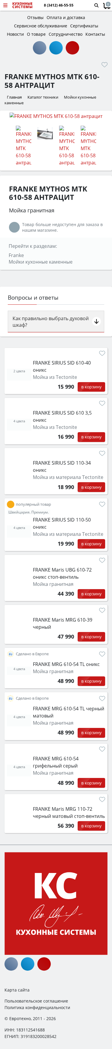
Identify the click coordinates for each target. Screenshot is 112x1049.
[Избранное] (105, 65)
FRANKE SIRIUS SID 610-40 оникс (62, 366)
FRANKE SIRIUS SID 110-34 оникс (62, 466)
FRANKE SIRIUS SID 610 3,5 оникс (62, 416)
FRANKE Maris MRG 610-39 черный (62, 623)
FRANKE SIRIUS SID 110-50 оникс (62, 523)
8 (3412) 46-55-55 (58, 5)
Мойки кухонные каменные (41, 262)
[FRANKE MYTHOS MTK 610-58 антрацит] (56, 116)
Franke (16, 255)
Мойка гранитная (53, 584)
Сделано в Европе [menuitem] (32, 654)
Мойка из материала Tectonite (68, 477)
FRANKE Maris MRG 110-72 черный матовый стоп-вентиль (69, 812)
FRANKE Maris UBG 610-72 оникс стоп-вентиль (62, 573)
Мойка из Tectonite (55, 377)
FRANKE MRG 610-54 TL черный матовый (68, 712)
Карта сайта (17, 990)
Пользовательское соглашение (36, 1001)
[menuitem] (10, 504)
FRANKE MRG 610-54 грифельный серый (56, 762)
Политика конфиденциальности (37, 1007)
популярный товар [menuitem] (33, 504)
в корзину (91, 387)
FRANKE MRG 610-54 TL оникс (66, 664)
